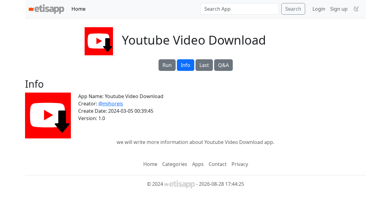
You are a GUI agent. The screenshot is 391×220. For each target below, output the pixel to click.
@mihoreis (110, 103)
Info (185, 65)
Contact (218, 164)
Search (293, 9)
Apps (198, 164)
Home (78, 9)
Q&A (223, 65)
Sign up (339, 9)
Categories (174, 164)
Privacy (240, 164)
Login (318, 9)
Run (167, 65)
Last (204, 65)
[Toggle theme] (356, 8)
